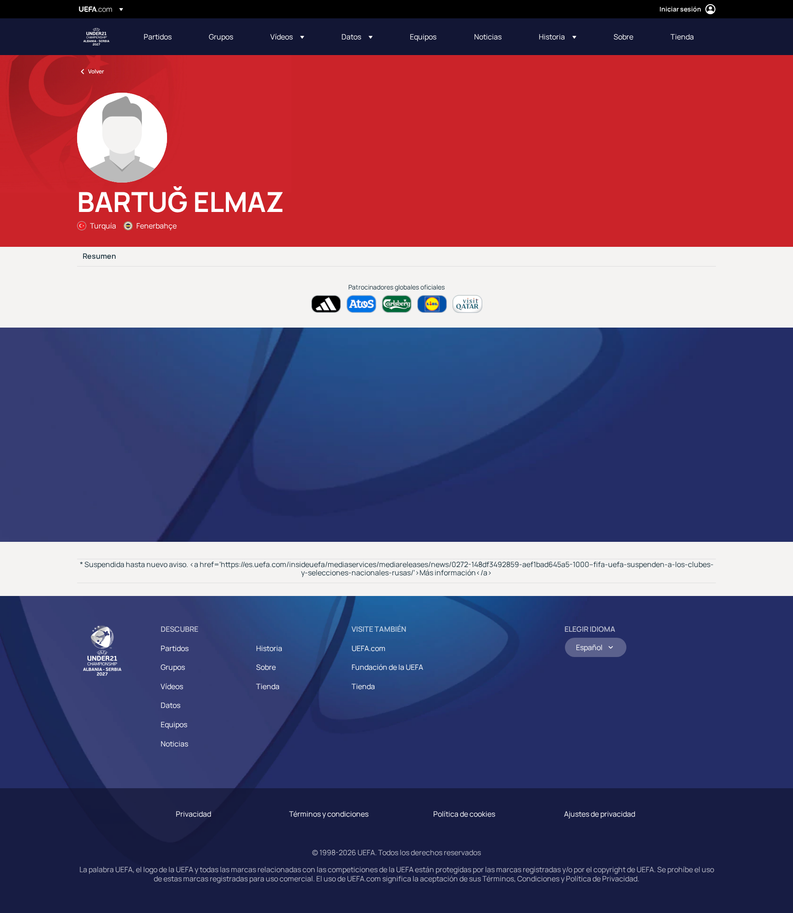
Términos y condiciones (329, 814)
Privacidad (193, 814)
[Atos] (361, 304)
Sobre (266, 667)
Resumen (99, 256)
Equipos (174, 724)
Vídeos (172, 686)
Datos (170, 705)
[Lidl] (432, 304)
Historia (269, 648)
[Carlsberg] (397, 304)
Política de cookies (464, 814)
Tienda (267, 686)
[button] (287, 36)
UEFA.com (368, 648)
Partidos (175, 648)
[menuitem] (165, 36)
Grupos (173, 667)
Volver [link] (96, 71)
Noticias (174, 744)
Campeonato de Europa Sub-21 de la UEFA (96, 36)
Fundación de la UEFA (387, 667)
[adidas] (326, 304)
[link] (158, 36)
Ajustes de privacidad (599, 814)
